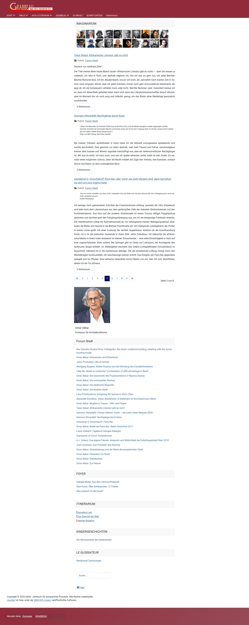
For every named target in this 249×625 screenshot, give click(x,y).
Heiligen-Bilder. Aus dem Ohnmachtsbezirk (97, 482)
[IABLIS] (26, 15)
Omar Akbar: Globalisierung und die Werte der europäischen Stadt (109, 449)
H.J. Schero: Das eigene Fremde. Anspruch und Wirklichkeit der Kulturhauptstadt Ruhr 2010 (122, 440)
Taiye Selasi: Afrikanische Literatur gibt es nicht (101, 55)
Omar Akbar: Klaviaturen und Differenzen (97, 357)
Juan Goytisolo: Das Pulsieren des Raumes (98, 445)
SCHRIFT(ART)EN (94, 15)
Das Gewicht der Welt (88, 516)
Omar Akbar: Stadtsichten (89, 458)
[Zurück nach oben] (244, 620)
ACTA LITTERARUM (40, 15)
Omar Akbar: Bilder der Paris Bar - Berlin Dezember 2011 (104, 426)
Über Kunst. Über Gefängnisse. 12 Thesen (97, 486)
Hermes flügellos (85, 520)
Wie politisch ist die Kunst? (90, 491)
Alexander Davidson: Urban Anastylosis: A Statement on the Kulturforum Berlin (116, 398)
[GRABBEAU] (67, 15)
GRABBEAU (61, 15)
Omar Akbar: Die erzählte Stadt (92, 389)
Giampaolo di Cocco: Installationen (94, 435)
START (9, 15)
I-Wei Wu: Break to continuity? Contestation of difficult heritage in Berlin (112, 371)
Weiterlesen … (85, 106)
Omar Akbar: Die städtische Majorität (95, 385)
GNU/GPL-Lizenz (42, 600)
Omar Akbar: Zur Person (88, 463)
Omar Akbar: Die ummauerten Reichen (95, 380)
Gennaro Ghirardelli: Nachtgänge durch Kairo (99, 115)
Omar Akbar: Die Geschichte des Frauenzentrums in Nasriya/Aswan (110, 375)
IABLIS (22, 15)
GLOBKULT (78, 15)
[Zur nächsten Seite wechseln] (126, 278)
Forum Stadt (91, 60)
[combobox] (93, 575)
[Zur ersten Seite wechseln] (77, 278)
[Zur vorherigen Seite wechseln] (82, 278)
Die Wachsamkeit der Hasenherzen (94, 539)
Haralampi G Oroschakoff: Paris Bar (94, 422)
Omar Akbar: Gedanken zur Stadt (93, 454)
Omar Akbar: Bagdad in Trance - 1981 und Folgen (101, 403)
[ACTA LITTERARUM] (50, 15)
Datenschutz (112, 15)
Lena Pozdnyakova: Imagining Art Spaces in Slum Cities (104, 394)
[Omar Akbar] (92, 304)
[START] (13, 15)
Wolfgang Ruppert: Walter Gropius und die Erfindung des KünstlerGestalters (114, 366)
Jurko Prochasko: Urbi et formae (92, 362)
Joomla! (11, 600)
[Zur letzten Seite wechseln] (132, 278)
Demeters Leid (84, 512)
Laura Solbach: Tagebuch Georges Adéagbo (98, 431)
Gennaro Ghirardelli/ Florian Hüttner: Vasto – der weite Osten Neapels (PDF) (114, 412)
